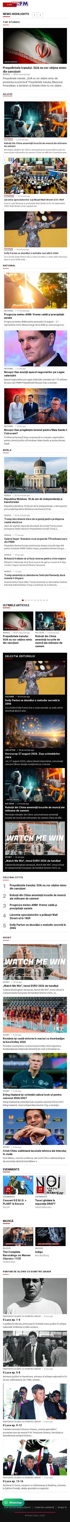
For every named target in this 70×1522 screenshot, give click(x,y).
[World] (29, 600)
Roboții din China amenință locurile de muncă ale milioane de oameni (38, 897)
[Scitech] (41, 600)
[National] (26, 600)
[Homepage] (23, 600)
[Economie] (32, 600)
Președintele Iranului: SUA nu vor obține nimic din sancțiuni (38, 887)
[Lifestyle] (38, 600)
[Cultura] (35, 600)
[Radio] (47, 600)
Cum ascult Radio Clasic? (17, 1507)
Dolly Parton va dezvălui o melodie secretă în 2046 (38, 926)
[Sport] (44, 600)
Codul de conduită (44, 1507)
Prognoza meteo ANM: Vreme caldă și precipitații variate (33, 906)
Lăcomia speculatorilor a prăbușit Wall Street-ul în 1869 (34, 916)
